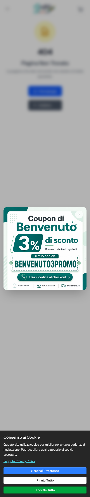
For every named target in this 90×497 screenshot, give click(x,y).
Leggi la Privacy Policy (19, 461)
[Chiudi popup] (79, 214)
